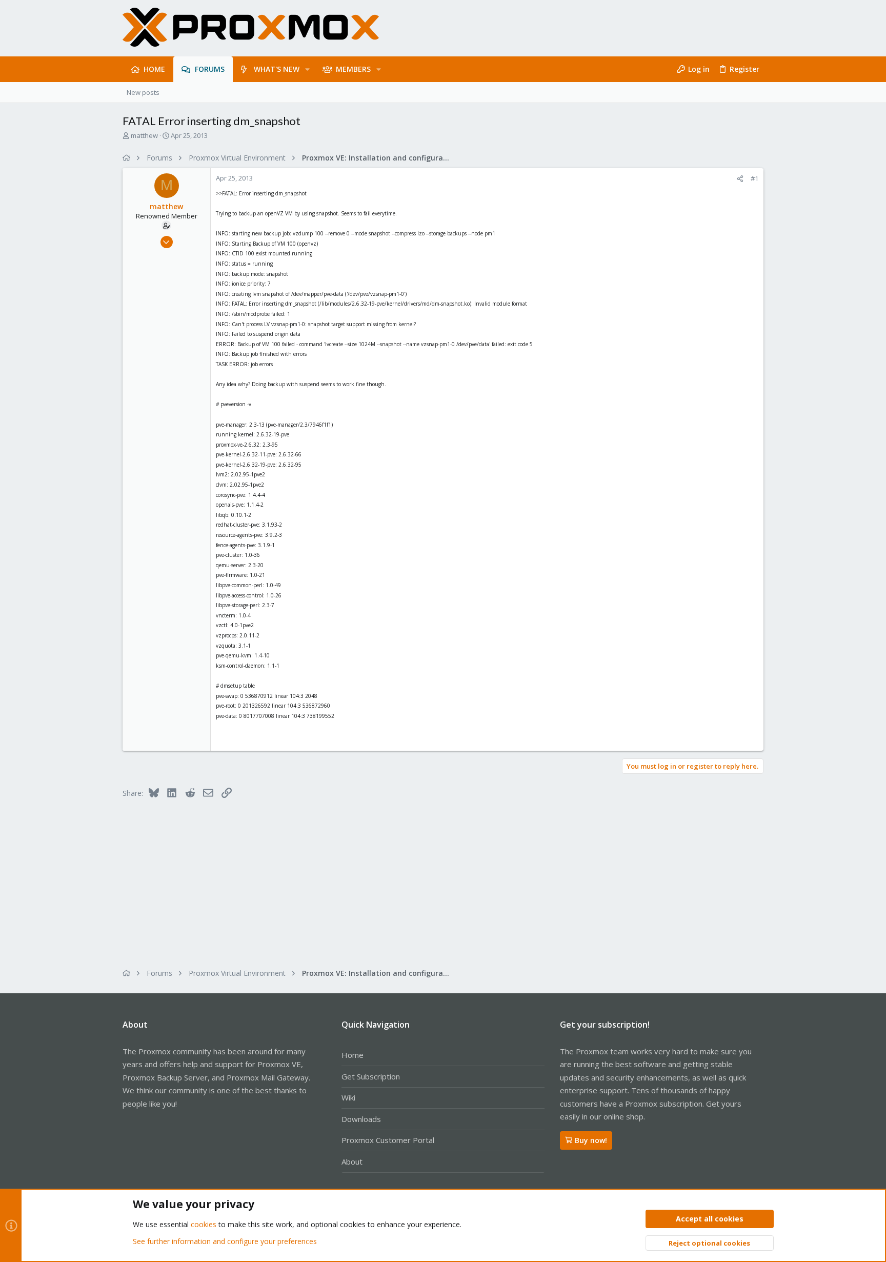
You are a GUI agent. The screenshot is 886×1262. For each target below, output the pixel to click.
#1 (754, 178)
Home (352, 1055)
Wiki (348, 1097)
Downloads (361, 1119)
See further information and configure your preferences (225, 1241)
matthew (144, 135)
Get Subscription (370, 1076)
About (352, 1161)
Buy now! (591, 1140)
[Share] (740, 179)
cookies (203, 1224)
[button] (307, 69)
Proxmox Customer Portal (387, 1140)
